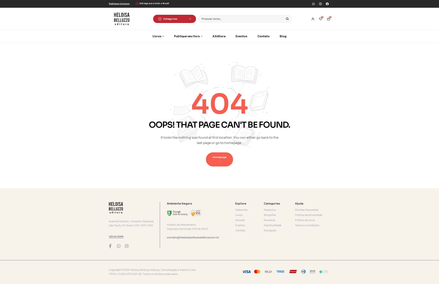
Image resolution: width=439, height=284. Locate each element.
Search (287, 19)
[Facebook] (327, 4)
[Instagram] (320, 4)
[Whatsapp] (313, 4)
